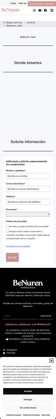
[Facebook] (45, 10)
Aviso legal (45, 415)
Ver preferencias (28, 408)
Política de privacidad (31, 415)
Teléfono (11, 196)
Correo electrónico (15, 183)
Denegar (28, 399)
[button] (51, 360)
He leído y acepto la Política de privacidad (29, 226)
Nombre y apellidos (16, 170)
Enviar (12, 257)
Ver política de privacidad (18, 246)
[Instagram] (34, 10)
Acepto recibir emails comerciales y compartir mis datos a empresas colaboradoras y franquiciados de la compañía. (28, 235)
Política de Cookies (13, 415)
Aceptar (28, 391)
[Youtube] (39, 10)
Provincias (11, 209)
